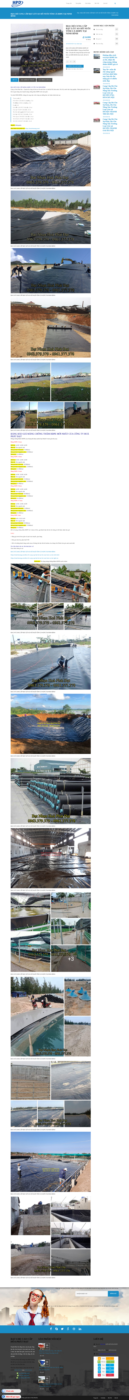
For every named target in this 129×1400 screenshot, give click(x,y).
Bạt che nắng (99, 43)
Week (103, 1365)
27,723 (110, 1375)
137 (110, 1365)
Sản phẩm (78, 3)
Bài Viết (97, 3)
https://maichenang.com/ (32, 128)
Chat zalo (10, 1391)
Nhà (78, 13)
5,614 (110, 1371)
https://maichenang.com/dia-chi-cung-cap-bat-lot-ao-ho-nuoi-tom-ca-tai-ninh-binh (35, 555)
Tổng (103, 1375)
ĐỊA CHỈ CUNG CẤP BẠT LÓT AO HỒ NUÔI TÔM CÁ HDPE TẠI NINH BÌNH (33, 551)
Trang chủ (69, 3)
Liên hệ (105, 3)
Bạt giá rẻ (98, 39)
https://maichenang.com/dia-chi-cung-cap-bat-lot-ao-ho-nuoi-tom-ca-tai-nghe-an (34, 558)
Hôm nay (103, 1361)
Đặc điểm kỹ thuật (27, 80)
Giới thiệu (88, 3)
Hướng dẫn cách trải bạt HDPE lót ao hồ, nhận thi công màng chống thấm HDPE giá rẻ (110, 59)
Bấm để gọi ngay (13, 1397)
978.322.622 (28, 1370)
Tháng (103, 1368)
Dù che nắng (99, 29)
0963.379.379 (18, 1370)
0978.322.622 (112, 1350)
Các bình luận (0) (44, 80)
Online (103, 1358)
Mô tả (15, 80)
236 (110, 1368)
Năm (103, 1371)
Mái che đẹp (99, 34)
